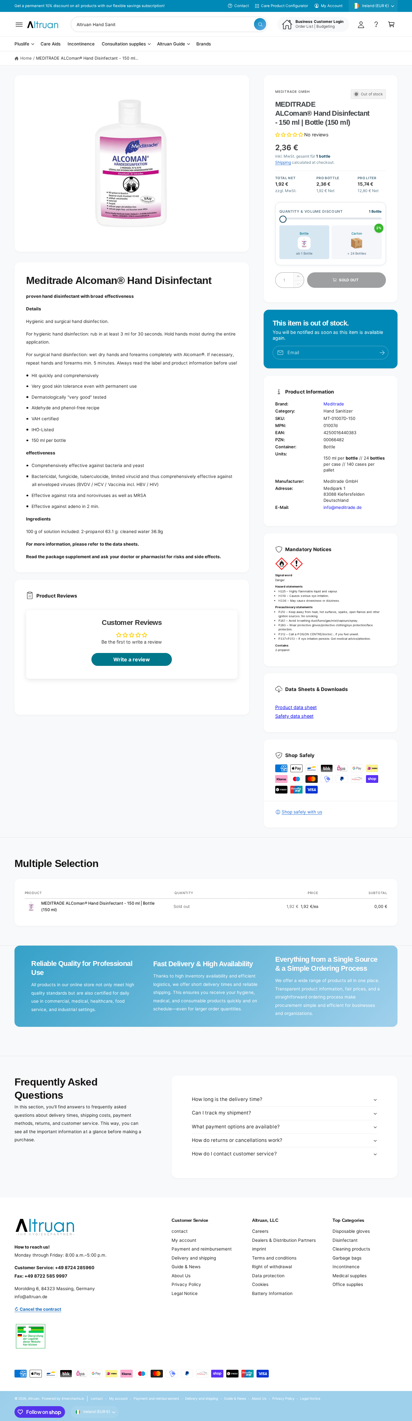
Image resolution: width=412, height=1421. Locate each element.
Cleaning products (351, 1248)
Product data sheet (296, 707)
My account (184, 1240)
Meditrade (333, 403)
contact (180, 1231)
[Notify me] (382, 353)
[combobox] (169, 24)
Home (26, 58)
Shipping (283, 162)
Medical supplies (349, 1275)
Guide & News (186, 1266)
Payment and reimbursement (202, 1248)
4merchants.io (72, 1398)
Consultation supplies (124, 44)
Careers (260, 1231)
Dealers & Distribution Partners (284, 1240)
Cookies (260, 1284)
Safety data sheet (294, 716)
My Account (331, 6)
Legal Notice (185, 1293)
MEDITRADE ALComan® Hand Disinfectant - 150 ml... (87, 58)
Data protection (268, 1275)
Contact (241, 6)
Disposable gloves (351, 1231)
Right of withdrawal (272, 1266)
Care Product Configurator (284, 6)
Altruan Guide (171, 44)
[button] (19, 24)
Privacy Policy (186, 1284)
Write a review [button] (131, 659)
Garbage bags (346, 1257)
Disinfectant (345, 1240)
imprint (259, 1248)
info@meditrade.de (342, 507)
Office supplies (347, 1284)
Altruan (33, 1398)
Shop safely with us (302, 811)
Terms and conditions (274, 1257)
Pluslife (21, 44)
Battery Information (272, 1293)
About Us (181, 1275)
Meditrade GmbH (292, 91)
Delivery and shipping (194, 1257)
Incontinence (346, 1266)
